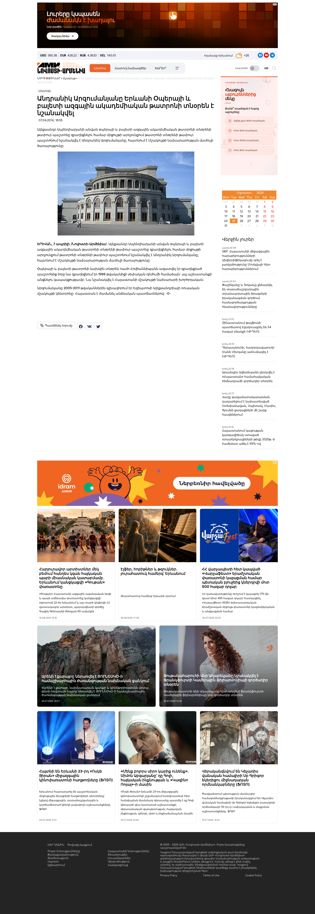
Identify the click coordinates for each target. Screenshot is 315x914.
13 (249, 211)
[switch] (254, 68)
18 (233, 216)
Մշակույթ (44, 91)
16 (272, 211)
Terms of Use (211, 875)
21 (257, 216)
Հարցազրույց (118, 865)
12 (241, 211)
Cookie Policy (253, 875)
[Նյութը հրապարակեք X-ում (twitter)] (98, 326)
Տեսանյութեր (117, 854)
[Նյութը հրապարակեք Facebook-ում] (81, 326)
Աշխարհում (56, 865)
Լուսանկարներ (119, 858)
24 (226, 221)
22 (264, 216)
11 (233, 211)
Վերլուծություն (119, 861)
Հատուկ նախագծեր (130, 68)
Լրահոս (100, 68)
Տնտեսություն (58, 858)
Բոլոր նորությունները (64, 851)
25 (233, 221)
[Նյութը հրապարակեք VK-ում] (89, 326)
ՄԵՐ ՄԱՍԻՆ (56, 844)
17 (226, 216)
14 (257, 211)
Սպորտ (53, 861)
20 (249, 216)
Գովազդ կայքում (79, 844)
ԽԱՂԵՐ (160, 68)
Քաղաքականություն (63, 854)
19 (241, 216)
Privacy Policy (168, 875)
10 (226, 211)
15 (264, 211)
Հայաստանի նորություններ (128, 851)
